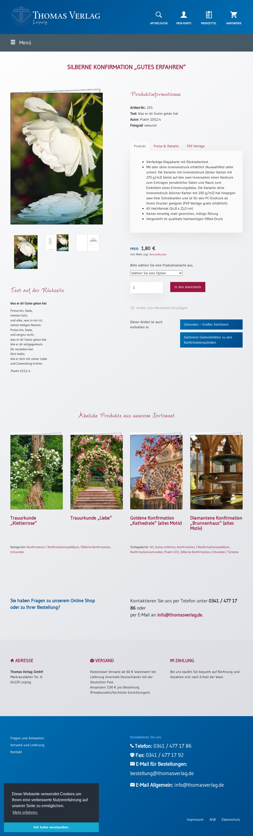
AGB (213, 819)
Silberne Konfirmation (95, 547)
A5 (152, 547)
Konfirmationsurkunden (146, 552)
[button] (159, 308)
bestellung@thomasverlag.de (162, 773)
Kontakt (16, 752)
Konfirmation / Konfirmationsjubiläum (53, 547)
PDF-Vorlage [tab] (196, 146)
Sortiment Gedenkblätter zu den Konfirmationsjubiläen (208, 340)
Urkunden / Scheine (224, 552)
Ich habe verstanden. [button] (51, 827)
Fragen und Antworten (27, 738)
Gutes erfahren (165, 547)
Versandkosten (158, 254)
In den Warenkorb (187, 287)
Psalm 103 (171, 552)
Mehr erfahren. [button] (25, 812)
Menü (24, 42)
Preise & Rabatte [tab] (166, 146)
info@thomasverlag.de (179, 615)
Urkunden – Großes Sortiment (206, 324)
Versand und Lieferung (27, 745)
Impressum (195, 819)
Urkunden (17, 552)
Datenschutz (231, 819)
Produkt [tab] (140, 146)
